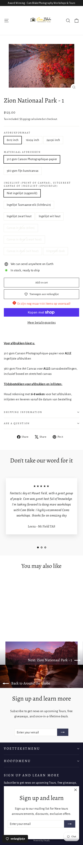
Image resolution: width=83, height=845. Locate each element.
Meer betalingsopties (41, 322)
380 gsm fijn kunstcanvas (23, 170)
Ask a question (17, 423)
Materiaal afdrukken (22, 152)
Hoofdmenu (17, 761)
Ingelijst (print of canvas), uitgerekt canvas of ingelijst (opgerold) (37, 184)
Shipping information (23, 412)
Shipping (24, 119)
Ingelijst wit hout (49, 216)
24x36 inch (53, 140)
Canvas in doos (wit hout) (23, 251)
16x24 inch (32, 140)
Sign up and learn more (31, 775)
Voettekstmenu (22, 748)
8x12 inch (13, 140)
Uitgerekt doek (55, 251)
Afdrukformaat (17, 132)
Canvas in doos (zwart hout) (24, 239)
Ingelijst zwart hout (19, 216)
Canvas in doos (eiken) (21, 227)
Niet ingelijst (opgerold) (22, 193)
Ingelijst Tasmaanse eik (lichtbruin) (29, 204)
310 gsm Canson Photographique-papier (32, 159)
